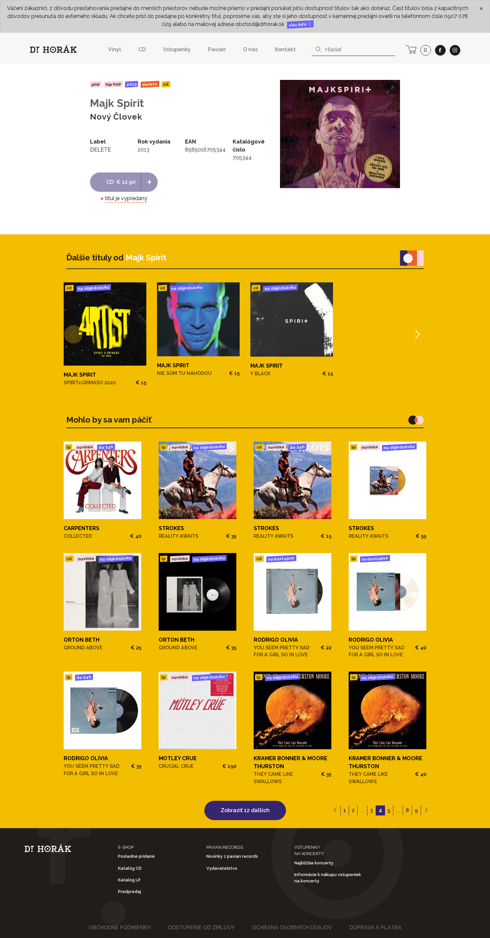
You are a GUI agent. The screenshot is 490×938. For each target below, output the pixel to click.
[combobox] (353, 49)
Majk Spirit (117, 103)
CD (142, 49)
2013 (131, 84)
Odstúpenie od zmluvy (201, 927)
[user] (425, 50)
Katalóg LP (129, 879)
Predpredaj (129, 891)
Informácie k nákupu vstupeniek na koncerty (327, 877)
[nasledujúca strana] (426, 810)
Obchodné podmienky (120, 927)
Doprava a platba (375, 927)
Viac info (298, 25)
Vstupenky (177, 49)
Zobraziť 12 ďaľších (245, 810)
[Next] (417, 334)
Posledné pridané (136, 856)
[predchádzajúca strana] (335, 810)
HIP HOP (113, 84)
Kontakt (285, 49)
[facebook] (440, 50)
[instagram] (455, 50)
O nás (250, 49)
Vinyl (114, 49)
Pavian (217, 49)
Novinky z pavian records (232, 856)
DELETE (150, 84)
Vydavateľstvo (221, 868)
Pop (96, 84)
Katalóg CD (130, 868)
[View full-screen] (390, 90)
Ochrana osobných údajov (292, 927)
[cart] (411, 49)
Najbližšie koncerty (313, 862)
